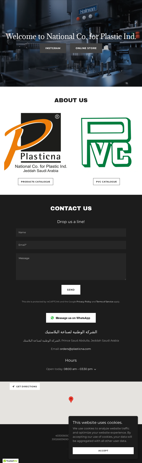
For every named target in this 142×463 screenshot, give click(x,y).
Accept (103, 450)
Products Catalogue (35, 181)
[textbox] (71, 232)
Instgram (52, 48)
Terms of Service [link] (104, 301)
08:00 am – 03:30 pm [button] (78, 369)
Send (71, 289)
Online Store (86, 48)
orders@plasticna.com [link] (75, 349)
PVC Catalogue (106, 181)
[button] (94, 369)
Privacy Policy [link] (84, 301)
